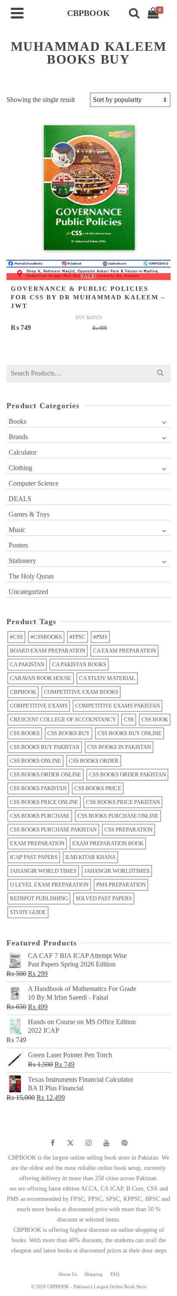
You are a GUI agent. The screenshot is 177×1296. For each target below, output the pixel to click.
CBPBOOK (23, 692)
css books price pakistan (123, 802)
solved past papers (104, 898)
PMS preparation (121, 884)
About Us (67, 1274)
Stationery (22, 560)
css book (154, 719)
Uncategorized (28, 591)
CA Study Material (107, 678)
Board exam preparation (47, 650)
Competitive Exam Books (81, 692)
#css (16, 637)
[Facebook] (52, 1143)
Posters (18, 545)
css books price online (44, 802)
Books (17, 421)
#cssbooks (46, 637)
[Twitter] (70, 1143)
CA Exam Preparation (124, 650)
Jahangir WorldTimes (117, 871)
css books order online (45, 774)
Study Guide (28, 912)
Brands (18, 436)
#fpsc (77, 637)
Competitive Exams (38, 705)
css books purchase (40, 816)
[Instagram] (88, 1143)
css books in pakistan (119, 747)
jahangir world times (43, 871)
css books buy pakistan (44, 747)
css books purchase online (118, 816)
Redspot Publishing (39, 898)
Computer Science (33, 483)
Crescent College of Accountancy (63, 719)
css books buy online (130, 733)
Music (17, 529)
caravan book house (40, 678)
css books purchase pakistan (53, 829)
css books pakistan (38, 788)
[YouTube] (106, 1143)
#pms (100, 637)
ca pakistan (27, 664)
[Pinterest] (124, 1143)
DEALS (20, 498)
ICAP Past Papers (34, 857)
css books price (97, 788)
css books (25, 733)
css (129, 719)
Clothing (20, 467)
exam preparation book (107, 843)
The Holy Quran (31, 576)
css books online (35, 760)
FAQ (114, 1274)
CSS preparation (128, 829)
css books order (94, 760)
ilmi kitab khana (90, 857)
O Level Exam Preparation (49, 884)
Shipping (94, 1274)
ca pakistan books (79, 664)
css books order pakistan (127, 774)
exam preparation (37, 843)
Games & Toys (29, 514)
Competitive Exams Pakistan (117, 705)
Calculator (23, 452)
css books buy (68, 733)
